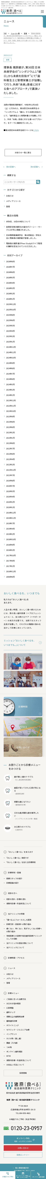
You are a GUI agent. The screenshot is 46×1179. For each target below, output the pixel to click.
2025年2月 (10, 336)
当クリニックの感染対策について (19, 943)
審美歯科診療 (11, 1021)
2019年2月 (10, 534)
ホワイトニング (12, 1025)
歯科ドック (10, 1012)
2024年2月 (10, 389)
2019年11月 (11, 518)
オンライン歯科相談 (14, 1051)
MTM (8, 1056)
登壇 (7, 60)
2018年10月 (11, 539)
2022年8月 (10, 443)
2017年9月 (10, 560)
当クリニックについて (15, 947)
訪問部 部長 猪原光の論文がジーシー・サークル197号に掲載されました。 (24, 228)
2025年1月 (10, 341)
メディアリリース (13, 201)
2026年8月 (10, 261)
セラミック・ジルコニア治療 (17, 1029)
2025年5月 (10, 325)
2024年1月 (10, 395)
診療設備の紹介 (12, 883)
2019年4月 (10, 528)
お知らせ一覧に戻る (23, 152)
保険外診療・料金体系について (18, 903)
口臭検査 (9, 1008)
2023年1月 (10, 438)
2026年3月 (10, 288)
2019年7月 (10, 523)
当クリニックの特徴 (16, 914)
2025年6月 (10, 320)
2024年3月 (10, 384)
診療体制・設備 (14, 872)
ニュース (11, 968)
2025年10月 (11, 309)
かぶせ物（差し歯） (14, 1038)
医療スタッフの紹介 (14, 878)
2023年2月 (10, 432)
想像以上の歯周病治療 (15, 1016)
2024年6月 (10, 379)
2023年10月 (11, 411)
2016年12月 (11, 571)
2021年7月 (10, 475)
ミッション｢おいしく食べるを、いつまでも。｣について (20, 642)
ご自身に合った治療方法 (16, 999)
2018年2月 (10, 550)
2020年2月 (10, 502)
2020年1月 (10, 507)
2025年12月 (11, 304)
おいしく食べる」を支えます (20, 852)
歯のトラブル (27, 776)
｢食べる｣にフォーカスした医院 (18, 919)
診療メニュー (13, 993)
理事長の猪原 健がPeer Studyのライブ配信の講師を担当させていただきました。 (24, 245)
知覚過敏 (27, 780)
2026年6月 (10, 272)
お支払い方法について (15, 1064)
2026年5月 (10, 277)
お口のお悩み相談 (13, 1003)
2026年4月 (10, 283)
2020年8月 (10, 480)
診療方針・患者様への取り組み (18, 924)
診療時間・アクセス (16, 957)
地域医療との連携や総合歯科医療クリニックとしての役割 (24, 937)
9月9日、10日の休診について (18, 221)
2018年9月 (10, 544)
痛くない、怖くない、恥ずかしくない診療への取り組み (24, 930)
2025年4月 (10, 331)
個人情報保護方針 (22, 1168)
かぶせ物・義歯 (31, 819)
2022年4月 (10, 459)
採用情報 (23, 1073)
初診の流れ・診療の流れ (16, 899)
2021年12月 (11, 470)
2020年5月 (10, 491)
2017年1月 (10, 566)
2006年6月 (10, 576)
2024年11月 (11, 352)
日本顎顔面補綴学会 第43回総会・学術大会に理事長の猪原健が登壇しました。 (23, 236)
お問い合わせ (23, 1148)
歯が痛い (17, 776)
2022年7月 (10, 448)
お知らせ (9, 195)
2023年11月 (11, 405)
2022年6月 (10, 454)
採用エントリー (23, 1154)
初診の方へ (12, 893)
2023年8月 (10, 421)
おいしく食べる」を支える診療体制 (21, 862)
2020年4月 (10, 496)
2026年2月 (10, 293)
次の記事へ (35, 166)
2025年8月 (10, 315)
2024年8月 (10, 368)
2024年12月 (11, 347)
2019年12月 (11, 512)
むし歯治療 (20, 780)
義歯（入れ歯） (12, 1043)
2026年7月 (10, 267)
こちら (36, 130)
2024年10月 (11, 357)
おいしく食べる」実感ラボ (17, 858)
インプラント (20, 819)
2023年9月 (10, 416)
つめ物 (9, 1047)
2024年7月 (10, 373)
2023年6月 (10, 427)
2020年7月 (10, 486)
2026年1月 (10, 299)
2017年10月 (11, 555)
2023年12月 (11, 400)
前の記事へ (11, 166)
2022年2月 (10, 464)
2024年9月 (10, 363)
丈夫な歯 (17, 812)
